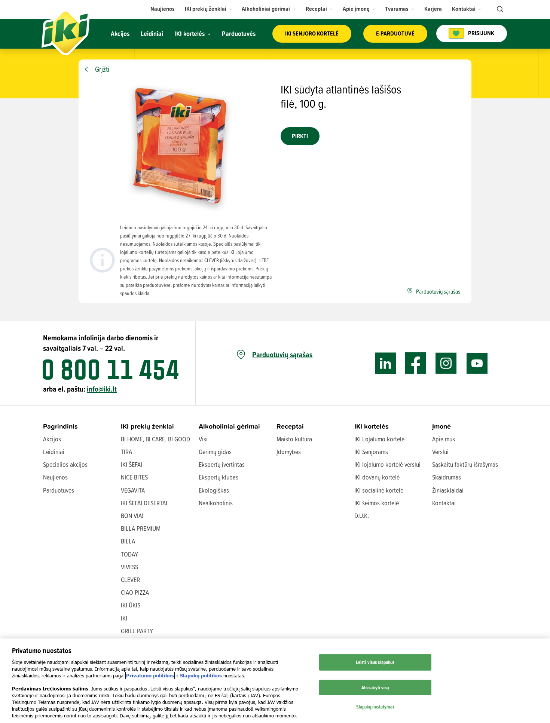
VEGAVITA (133, 490)
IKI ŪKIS (130, 605)
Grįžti (102, 69)
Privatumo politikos (150, 675)
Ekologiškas (214, 490)
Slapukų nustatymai (375, 706)
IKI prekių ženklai (147, 426)
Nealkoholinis (216, 503)
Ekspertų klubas (218, 477)
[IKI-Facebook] (416, 363)
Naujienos (55, 477)
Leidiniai (53, 451)
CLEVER (130, 579)
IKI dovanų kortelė (377, 477)
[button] (208, 9)
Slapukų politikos (201, 675)
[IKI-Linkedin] (385, 363)
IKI (124, 618)
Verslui (440, 451)
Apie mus (443, 439)
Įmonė (441, 426)
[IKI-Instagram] (446, 363)
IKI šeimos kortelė (376, 503)
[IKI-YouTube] (477, 363)
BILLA (128, 541)
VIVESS (129, 567)
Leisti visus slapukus (375, 662)
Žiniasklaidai (448, 490)
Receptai (290, 426)
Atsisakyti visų (375, 687)
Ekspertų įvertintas (222, 464)
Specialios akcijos (65, 464)
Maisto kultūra (294, 439)
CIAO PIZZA (135, 592)
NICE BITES (134, 477)
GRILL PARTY (137, 630)
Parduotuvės (58, 490)
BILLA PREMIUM (141, 528)
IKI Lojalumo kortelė (379, 439)
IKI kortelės (371, 426)
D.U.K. (361, 515)
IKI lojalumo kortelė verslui (387, 464)
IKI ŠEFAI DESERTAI (144, 503)
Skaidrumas (446, 477)
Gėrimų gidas (215, 451)
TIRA (126, 451)
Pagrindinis (60, 426)
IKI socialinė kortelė (378, 490)
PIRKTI (300, 136)
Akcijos (52, 439)
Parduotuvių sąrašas (282, 354)
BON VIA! (132, 515)
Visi (203, 439)
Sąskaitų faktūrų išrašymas (465, 464)
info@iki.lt (102, 388)
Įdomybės (288, 451)
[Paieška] (499, 9)
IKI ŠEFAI (131, 464)
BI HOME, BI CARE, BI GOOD (155, 439)
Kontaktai (444, 503)
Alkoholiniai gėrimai (229, 426)
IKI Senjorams (371, 451)
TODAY (129, 554)
